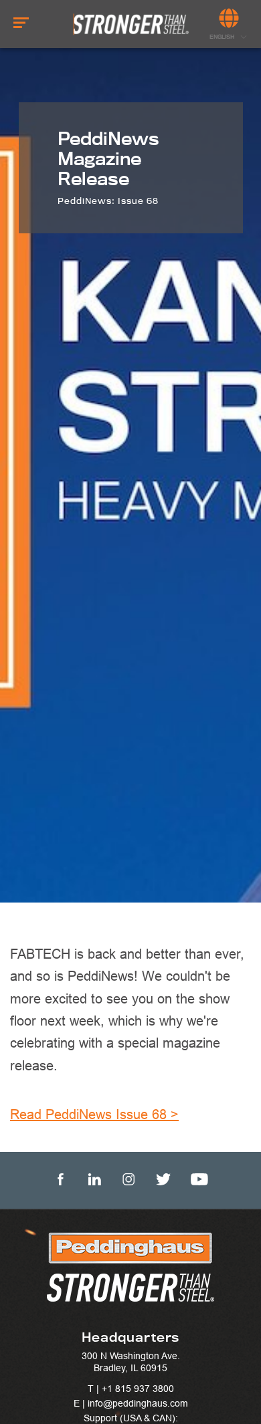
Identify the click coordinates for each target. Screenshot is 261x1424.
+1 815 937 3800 (138, 1388)
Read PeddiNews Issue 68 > (94, 1114)
